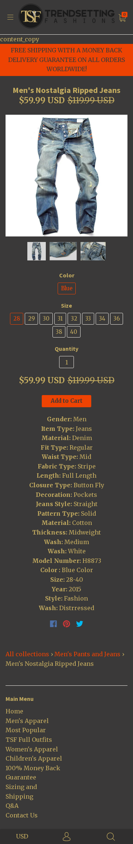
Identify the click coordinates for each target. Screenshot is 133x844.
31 (60, 318)
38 (59, 331)
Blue (66, 288)
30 (46, 318)
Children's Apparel (34, 758)
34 (102, 318)
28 (16, 318)
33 (88, 318)
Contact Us (22, 815)
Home (14, 711)
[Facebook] (53, 623)
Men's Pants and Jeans (87, 654)
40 (73, 331)
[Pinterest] (66, 623)
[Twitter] (79, 623)
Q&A (12, 805)
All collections (27, 654)
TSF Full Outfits (29, 739)
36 (116, 318)
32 (74, 318)
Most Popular (26, 730)
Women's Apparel (32, 749)
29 (31, 318)
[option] (66, 175)
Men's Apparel (27, 720)
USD (22, 836)
